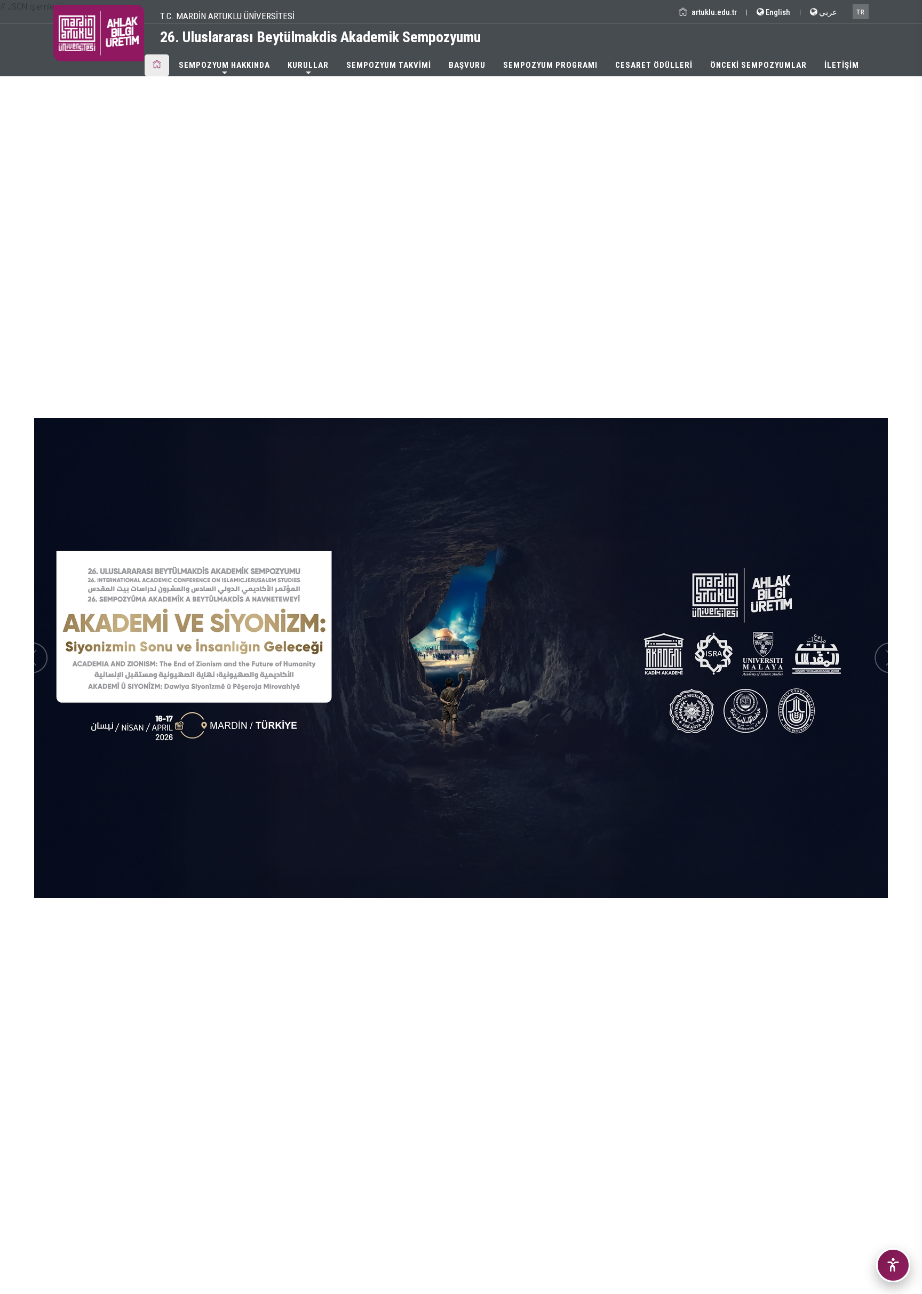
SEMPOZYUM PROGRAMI (550, 65)
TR (860, 12)
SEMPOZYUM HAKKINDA (224, 65)
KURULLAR (308, 65)
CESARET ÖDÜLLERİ (654, 65)
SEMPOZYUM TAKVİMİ (388, 65)
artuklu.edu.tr (713, 12)
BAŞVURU (467, 65)
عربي (827, 12)
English (777, 12)
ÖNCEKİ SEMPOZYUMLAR (758, 65)
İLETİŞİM (841, 65)
